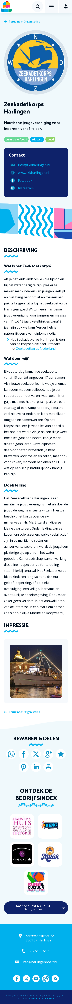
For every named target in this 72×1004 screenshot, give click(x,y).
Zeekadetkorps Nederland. (36, 348)
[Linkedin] (36, 767)
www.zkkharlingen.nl (33, 172)
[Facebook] (24, 754)
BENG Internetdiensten (41, 998)
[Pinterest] (24, 767)
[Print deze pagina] (48, 767)
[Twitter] (36, 754)
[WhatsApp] (11, 754)
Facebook (25, 180)
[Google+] (48, 754)
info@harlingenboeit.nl (39, 962)
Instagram (26, 188)
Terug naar (24, 21)
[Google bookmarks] (61, 754)
